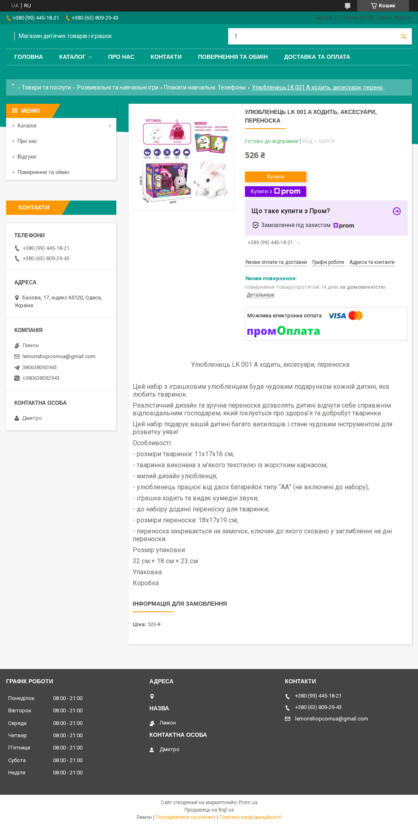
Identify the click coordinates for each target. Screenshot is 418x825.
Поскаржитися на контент (186, 817)
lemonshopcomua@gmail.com (59, 356)
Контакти (166, 57)
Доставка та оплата (317, 57)
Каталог (72, 57)
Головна (28, 57)
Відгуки (27, 157)
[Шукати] (404, 36)
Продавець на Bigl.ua (209, 810)
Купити (275, 177)
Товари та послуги (46, 87)
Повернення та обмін (233, 57)
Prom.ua (248, 802)
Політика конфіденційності (250, 817)
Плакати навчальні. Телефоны (205, 87)
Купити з (261, 191)
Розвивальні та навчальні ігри (117, 87)
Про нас (121, 57)
